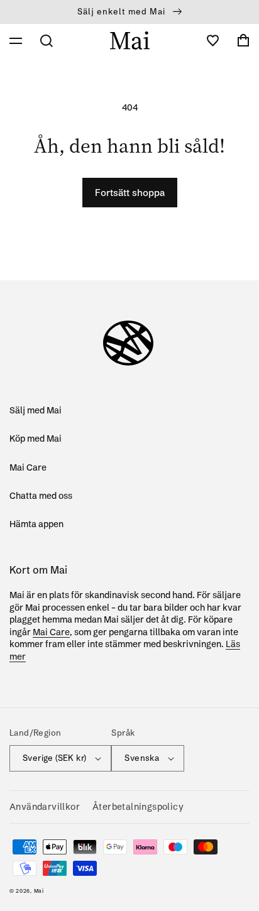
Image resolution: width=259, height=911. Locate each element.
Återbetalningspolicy (138, 806)
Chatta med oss (40, 495)
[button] (16, 41)
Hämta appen (36, 524)
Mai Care (28, 467)
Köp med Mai (35, 438)
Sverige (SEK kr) (54, 758)
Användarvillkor (44, 806)
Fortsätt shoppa (130, 193)
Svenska (141, 758)
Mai (39, 891)
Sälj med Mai (35, 410)
